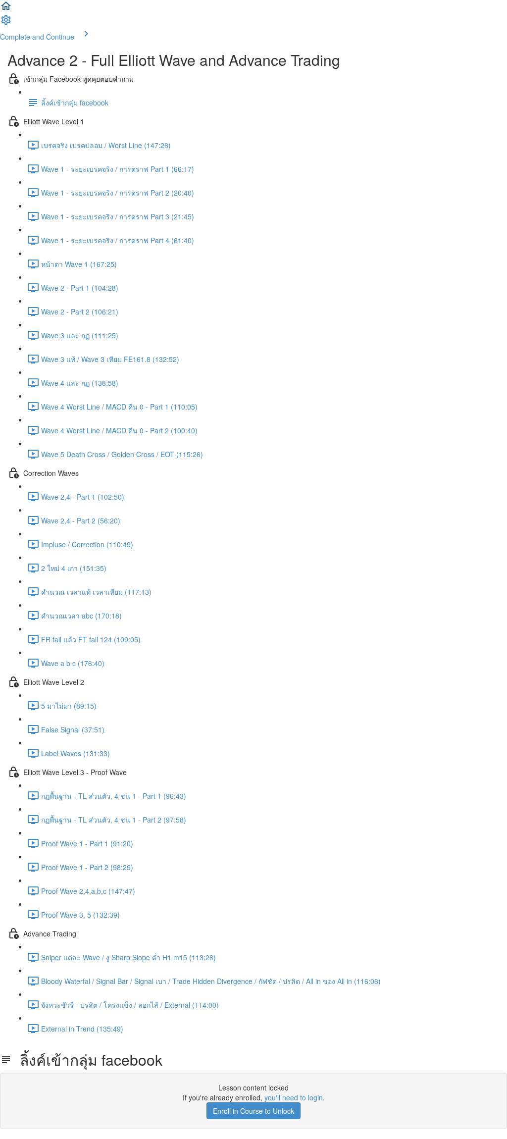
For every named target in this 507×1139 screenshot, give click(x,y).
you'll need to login (293, 1097)
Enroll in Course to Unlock (253, 1111)
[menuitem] (6, 23)
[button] (6, 9)
